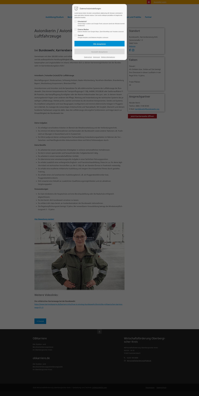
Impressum (96, 57)
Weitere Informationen (108, 57)
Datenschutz (88, 57)
